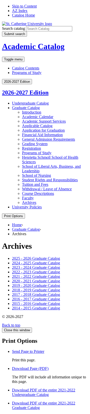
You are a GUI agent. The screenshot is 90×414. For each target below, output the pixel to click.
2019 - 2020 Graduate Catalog (36, 285)
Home (17, 225)
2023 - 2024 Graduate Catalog (36, 267)
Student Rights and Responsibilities (50, 180)
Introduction (31, 112)
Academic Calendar (37, 117)
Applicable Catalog (37, 126)
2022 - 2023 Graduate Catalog (36, 272)
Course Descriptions (38, 193)
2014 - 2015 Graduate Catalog (36, 308)
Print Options (13, 216)
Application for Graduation (43, 130)
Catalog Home (23, 15)
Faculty (28, 198)
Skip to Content (24, 6)
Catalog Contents (25, 68)
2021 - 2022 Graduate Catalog (36, 276)
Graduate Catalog (26, 108)
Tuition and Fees (35, 184)
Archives (29, 202)
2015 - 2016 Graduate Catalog (36, 303)
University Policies (27, 207)
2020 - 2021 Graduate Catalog (36, 281)
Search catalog (13, 28)
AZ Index (20, 11)
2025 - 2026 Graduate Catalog (36, 258)
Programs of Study (27, 72)
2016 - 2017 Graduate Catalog (36, 299)
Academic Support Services (44, 121)
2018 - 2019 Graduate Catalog (36, 290)
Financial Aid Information (42, 135)
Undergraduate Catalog (30, 103)
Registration (31, 148)
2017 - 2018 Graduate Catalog (36, 294)
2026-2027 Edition (25, 92)
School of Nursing (36, 175)
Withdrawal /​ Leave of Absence (47, 189)
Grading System (35, 144)
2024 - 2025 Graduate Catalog (36, 263)
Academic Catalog (33, 46)
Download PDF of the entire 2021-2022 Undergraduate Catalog (43, 392)
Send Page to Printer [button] (28, 351)
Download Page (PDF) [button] (30, 368)
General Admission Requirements (48, 139)
